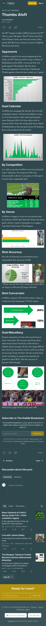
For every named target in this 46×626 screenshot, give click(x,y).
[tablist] (12, 477)
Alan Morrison (7, 20)
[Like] (4, 27)
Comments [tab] (7, 477)
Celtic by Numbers (10, 10)
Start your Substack (17, 615)
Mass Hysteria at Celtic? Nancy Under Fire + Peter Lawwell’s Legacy (14, 515)
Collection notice (23, 609)
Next (38, 461)
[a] (40, 515)
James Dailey (20, 543)
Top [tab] (4, 506)
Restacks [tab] (17, 477)
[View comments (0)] (10, 27)
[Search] (41, 506)
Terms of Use (34, 439)
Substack (11, 621)
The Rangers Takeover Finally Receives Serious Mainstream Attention (16, 557)
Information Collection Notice (24, 441)
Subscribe (32, 3)
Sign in (41, 3)
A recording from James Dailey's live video (16, 539)
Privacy (34, 607)
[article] (23, 521)
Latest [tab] (10, 506)
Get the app (34, 615)
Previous (9, 461)
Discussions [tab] (20, 506)
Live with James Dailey (13, 535)
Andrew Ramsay (21, 526)
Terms (40, 607)
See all (7, 577)
